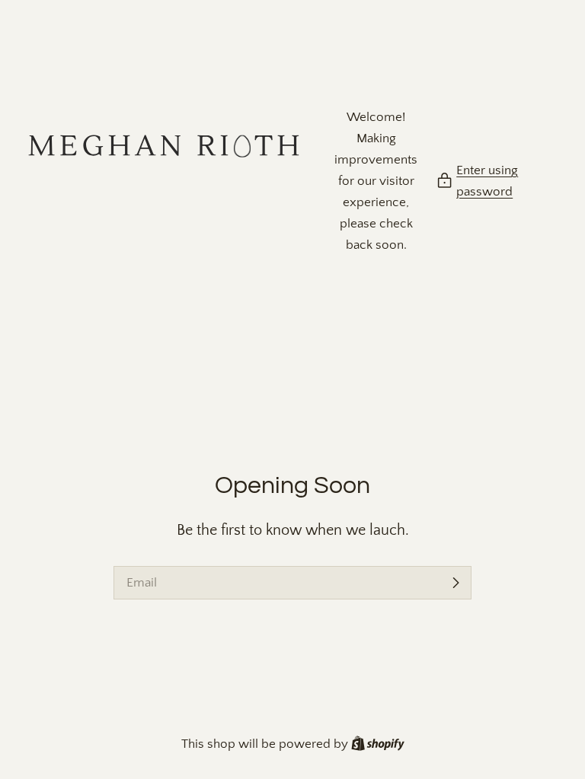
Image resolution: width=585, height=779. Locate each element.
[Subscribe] (455, 582)
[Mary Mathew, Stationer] (163, 181)
